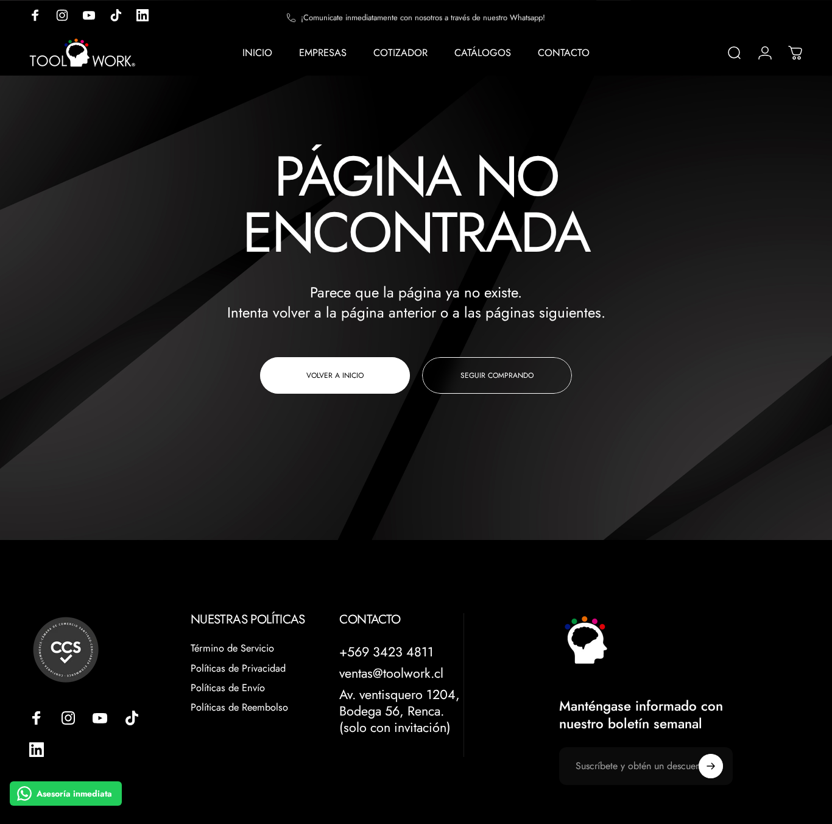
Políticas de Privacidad (238, 668)
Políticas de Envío (228, 688)
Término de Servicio (232, 648)
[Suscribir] (711, 766)
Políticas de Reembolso (239, 707)
